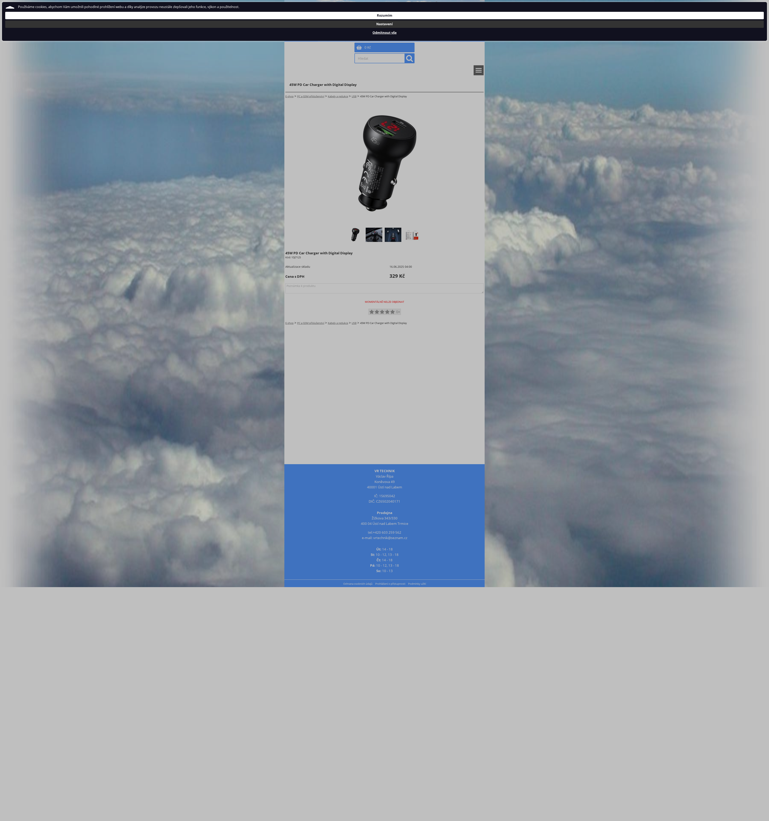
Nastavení (384, 24)
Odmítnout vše (384, 32)
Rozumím (384, 15)
